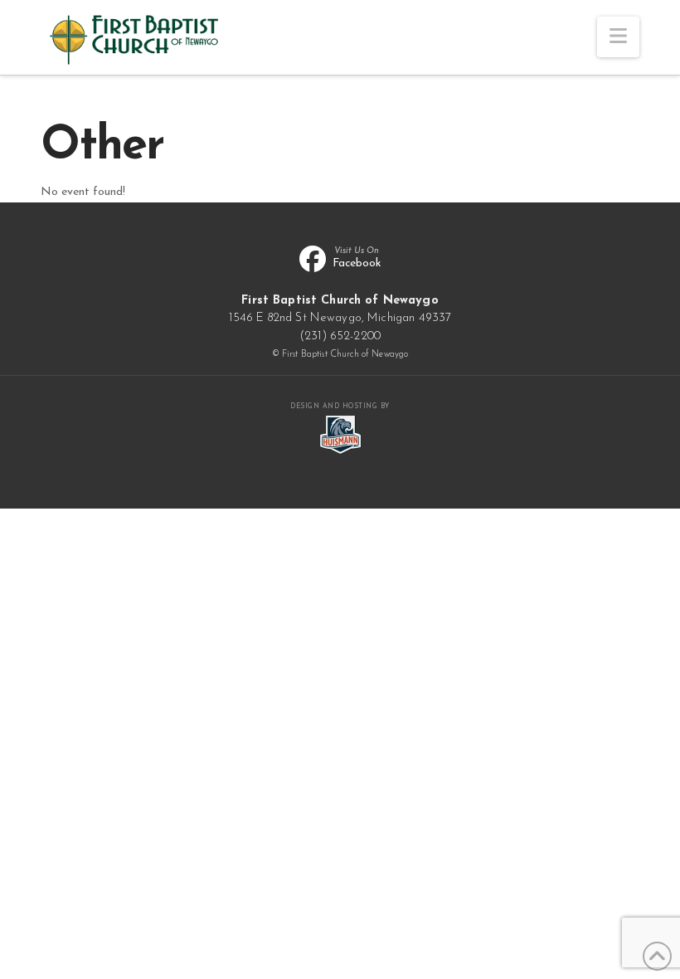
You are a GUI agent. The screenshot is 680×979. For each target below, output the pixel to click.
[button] (618, 37)
